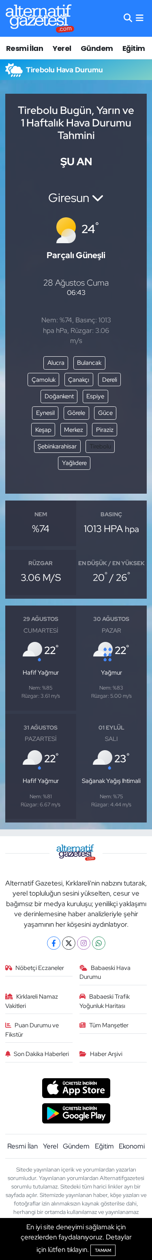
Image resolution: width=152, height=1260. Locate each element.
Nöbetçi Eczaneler (39, 968)
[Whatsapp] (98, 943)
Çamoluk (44, 380)
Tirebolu (100, 446)
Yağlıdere (74, 463)
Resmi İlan (24, 48)
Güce (105, 413)
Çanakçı (78, 380)
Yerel (62, 48)
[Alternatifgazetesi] (40, 18)
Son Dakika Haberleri (41, 1054)
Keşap (43, 430)
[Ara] (128, 18)
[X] (68, 943)
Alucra (55, 363)
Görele (76, 413)
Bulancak (89, 363)
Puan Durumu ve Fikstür (32, 1029)
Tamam (103, 1250)
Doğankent (59, 396)
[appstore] (76, 1089)
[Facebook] (53, 943)
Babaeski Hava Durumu (105, 972)
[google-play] (76, 1114)
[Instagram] (83, 943)
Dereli (109, 380)
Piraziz (104, 430)
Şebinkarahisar (57, 446)
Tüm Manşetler (108, 1025)
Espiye (95, 396)
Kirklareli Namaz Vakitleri (31, 1001)
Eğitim (133, 48)
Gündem (97, 48)
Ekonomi (132, 1146)
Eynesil (45, 413)
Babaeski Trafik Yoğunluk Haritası (104, 1001)
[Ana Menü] (139, 18)
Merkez (73, 430)
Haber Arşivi (106, 1054)
